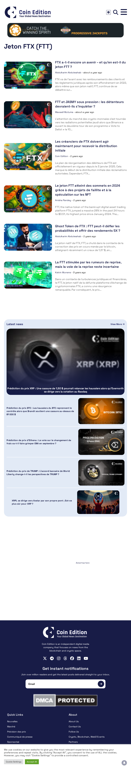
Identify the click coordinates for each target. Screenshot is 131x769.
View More (117, 324)
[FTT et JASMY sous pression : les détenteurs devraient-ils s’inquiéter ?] (28, 114)
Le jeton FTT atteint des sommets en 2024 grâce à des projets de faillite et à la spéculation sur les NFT (87, 190)
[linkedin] (79, 658)
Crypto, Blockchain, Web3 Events (86, 736)
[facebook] (72, 658)
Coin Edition (61, 156)
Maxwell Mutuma (64, 112)
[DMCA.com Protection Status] (65, 700)
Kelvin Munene (63, 272)
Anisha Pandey (63, 200)
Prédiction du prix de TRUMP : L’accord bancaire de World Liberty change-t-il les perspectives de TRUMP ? (38, 473)
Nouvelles (11, 86)
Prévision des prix (16, 731)
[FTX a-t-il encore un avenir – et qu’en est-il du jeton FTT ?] (28, 75)
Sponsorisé (13, 741)
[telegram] (52, 658)
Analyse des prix (14, 286)
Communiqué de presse (19, 736)
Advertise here (82, 563)
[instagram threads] (65, 658)
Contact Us (75, 726)
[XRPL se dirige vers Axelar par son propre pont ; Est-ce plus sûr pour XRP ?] (98, 502)
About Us (74, 721)
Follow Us (74, 731)
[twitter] (45, 658)
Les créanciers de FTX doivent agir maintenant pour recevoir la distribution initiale (86, 145)
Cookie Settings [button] (13, 761)
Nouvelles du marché (17, 167)
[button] (124, 12)
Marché (11, 726)
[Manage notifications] (124, 762)
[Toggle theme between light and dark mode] (108, 12)
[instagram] (58, 658)
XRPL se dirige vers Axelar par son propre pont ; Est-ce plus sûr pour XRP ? (42, 502)
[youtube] (86, 658)
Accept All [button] (32, 761)
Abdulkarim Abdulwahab (68, 72)
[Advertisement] (65, 585)
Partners (73, 741)
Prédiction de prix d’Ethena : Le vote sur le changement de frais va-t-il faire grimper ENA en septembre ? (39, 442)
